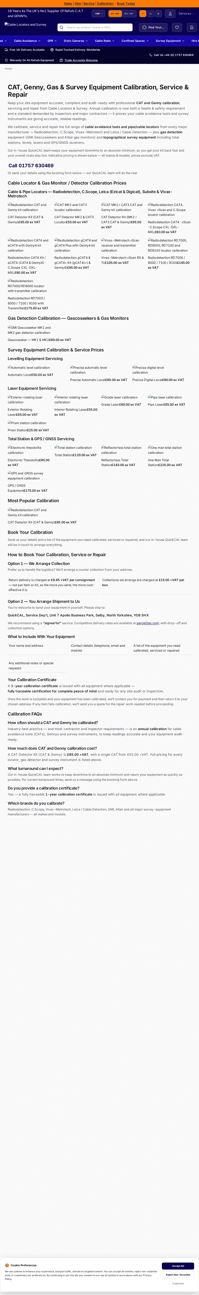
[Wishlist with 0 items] (177, 27)
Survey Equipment (168, 40)
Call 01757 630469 (31, 165)
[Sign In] (170, 13)
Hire (78, 3)
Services (185, 13)
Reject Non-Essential (178, 1274)
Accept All (178, 1265)
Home (8, 68)
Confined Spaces (133, 40)
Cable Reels (103, 40)
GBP (97, 13)
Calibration (105, 3)
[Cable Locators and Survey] (25, 27)
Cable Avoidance (25, 40)
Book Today (126, 3)
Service (88, 3)
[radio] (142, 13)
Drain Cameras (74, 40)
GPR (50, 40)
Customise (178, 1283)
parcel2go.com (148, 623)
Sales (68, 3)
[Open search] (61, 27)
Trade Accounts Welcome (81, 60)
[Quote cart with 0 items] (192, 27)
